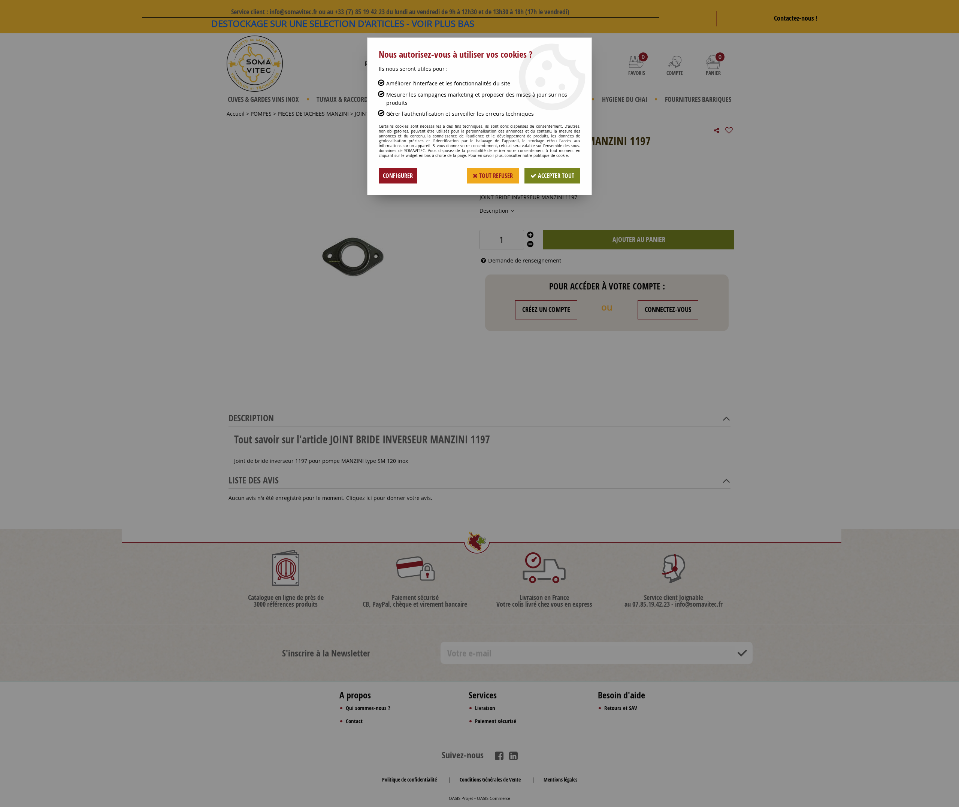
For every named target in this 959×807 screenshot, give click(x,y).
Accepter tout (555, 176)
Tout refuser (495, 176)
